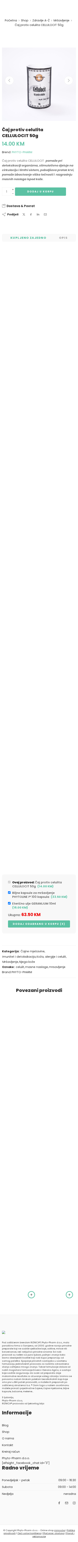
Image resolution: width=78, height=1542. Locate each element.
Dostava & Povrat (20, 206)
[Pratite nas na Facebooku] (59, 1503)
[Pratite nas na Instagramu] (74, 1503)
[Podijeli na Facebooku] (30, 214)
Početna (11, 20)
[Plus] (13, 189)
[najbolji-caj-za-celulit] (39, 84)
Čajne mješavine (33, 951)
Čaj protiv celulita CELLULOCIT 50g (37, 884)
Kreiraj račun (11, 1452)
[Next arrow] (68, 80)
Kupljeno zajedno (28, 238)
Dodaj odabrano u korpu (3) (39, 924)
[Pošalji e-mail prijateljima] (45, 214)
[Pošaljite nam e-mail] (66, 1503)
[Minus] (13, 194)
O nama (8, 1438)
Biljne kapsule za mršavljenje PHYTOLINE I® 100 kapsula (39, 895)
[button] (31, 1294)
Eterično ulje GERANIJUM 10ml (34, 906)
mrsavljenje (57, 967)
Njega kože (27, 962)
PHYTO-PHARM (22, 152)
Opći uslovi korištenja (29, 1533)
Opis (63, 238)
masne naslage (36, 967)
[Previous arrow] (9, 80)
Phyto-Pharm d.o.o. (16, 1458)
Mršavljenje (61, 20)
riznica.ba (59, 1530)
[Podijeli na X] (23, 214)
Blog (5, 1425)
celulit (20, 967)
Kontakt (7, 1445)
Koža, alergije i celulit (51, 957)
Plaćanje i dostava (53, 1533)
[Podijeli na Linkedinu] (38, 214)
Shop (24, 20)
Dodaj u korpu (40, 191)
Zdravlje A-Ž (41, 20)
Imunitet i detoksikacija (19, 957)
